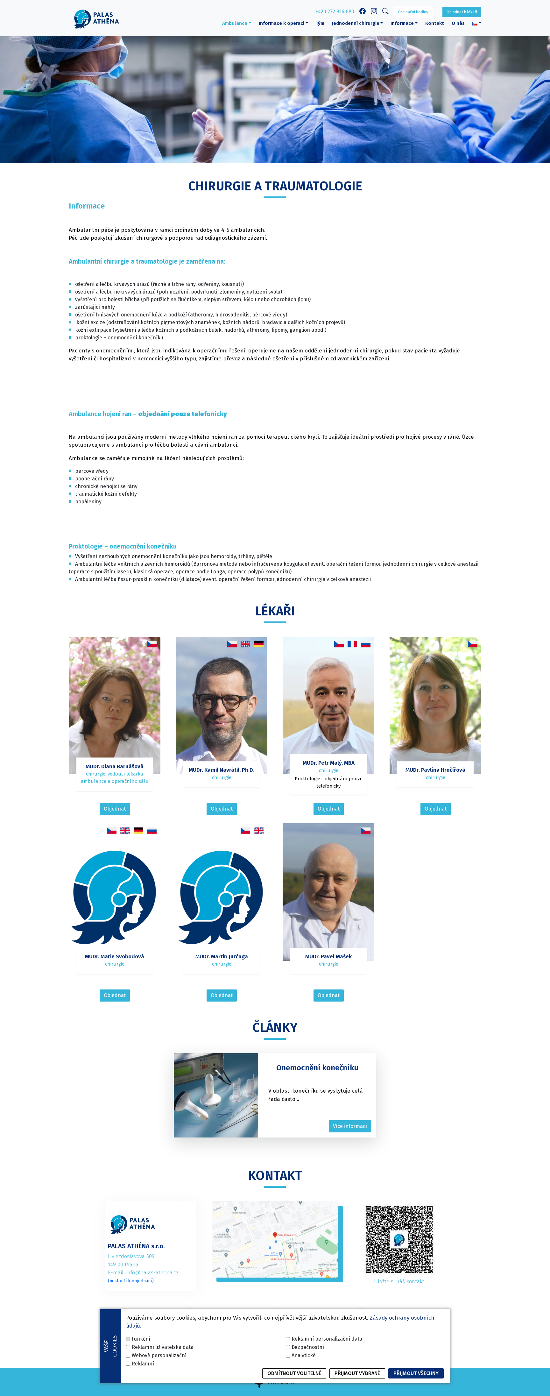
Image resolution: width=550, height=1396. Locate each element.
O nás (458, 23)
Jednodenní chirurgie (355, 23)
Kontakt (434, 23)
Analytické (304, 1355)
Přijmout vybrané (357, 1373)
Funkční (141, 1339)
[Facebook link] (362, 12)
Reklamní (143, 1364)
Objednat (115, 809)
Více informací (350, 1126)
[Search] (385, 12)
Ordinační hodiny (413, 12)
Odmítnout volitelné (294, 1373)
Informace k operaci (281, 23)
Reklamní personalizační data (327, 1339)
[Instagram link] (374, 12)
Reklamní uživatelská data (163, 1347)
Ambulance (234, 23)
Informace (402, 23)
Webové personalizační (159, 1355)
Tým (320, 23)
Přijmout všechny (416, 1373)
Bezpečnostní (308, 1347)
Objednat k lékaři (462, 12)
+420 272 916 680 (334, 12)
